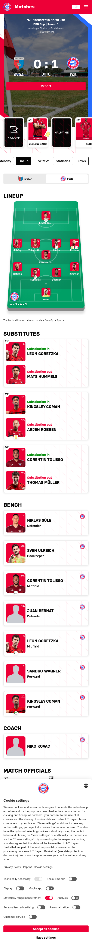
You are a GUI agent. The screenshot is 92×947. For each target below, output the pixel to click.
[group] (46, 133)
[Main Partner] (76, 7)
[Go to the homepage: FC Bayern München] (7, 7)
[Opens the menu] (86, 6)
